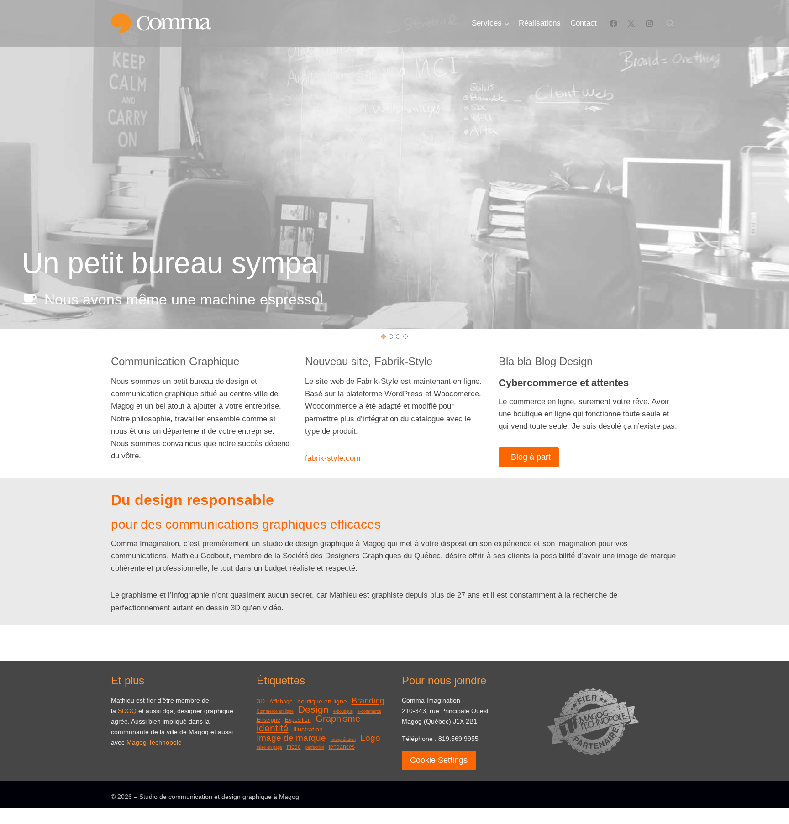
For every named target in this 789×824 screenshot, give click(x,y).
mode (294, 747)
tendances (342, 747)
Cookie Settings (439, 760)
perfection (314, 747)
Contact (583, 23)
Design (313, 709)
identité (273, 728)
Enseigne (268, 720)
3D (261, 701)
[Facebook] (613, 23)
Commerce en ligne (275, 711)
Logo (370, 738)
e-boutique (343, 711)
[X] (631, 23)
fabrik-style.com (332, 458)
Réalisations (540, 23)
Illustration (308, 729)
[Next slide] (774, 164)
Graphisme (338, 719)
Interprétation (343, 740)
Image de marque (291, 738)
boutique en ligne (322, 701)
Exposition (298, 720)
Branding (368, 701)
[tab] (383, 336)
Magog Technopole (154, 742)
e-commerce (369, 711)
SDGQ (127, 710)
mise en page (269, 747)
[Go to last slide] (14, 164)
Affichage (281, 701)
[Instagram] (649, 23)
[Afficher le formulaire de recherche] (670, 23)
